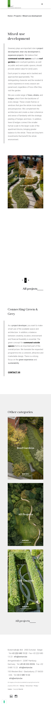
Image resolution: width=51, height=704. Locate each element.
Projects (17, 16)
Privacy (36, 685)
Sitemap (22, 685)
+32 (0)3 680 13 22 (19, 653)
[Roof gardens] (25, 448)
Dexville (21, 689)
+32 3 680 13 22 (23, 675)
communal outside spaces (19, 58)
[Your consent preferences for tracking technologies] (4, 702)
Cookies (10, 689)
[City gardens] (25, 580)
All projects (30, 288)
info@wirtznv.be (20, 657)
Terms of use (29, 685)
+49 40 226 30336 (27, 664)
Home (10, 16)
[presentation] (12, 216)
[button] (22, 280)
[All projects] (25, 514)
